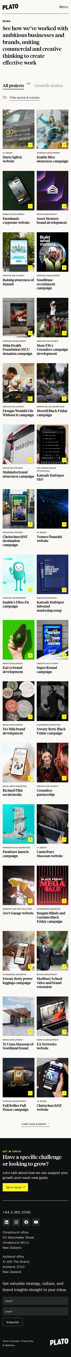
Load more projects (34, 1124)
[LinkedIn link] (6, 1222)
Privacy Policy (27, 1341)
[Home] (10, 7)
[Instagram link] (16, 1222)
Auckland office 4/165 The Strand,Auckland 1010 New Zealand (16, 1264)
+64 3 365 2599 (16, 1212)
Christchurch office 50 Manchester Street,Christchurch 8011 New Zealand (19, 1240)
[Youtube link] (36, 1222)
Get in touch (14, 1187)
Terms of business (11, 1341)
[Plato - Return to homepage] (59, 1341)
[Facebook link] (26, 1222)
